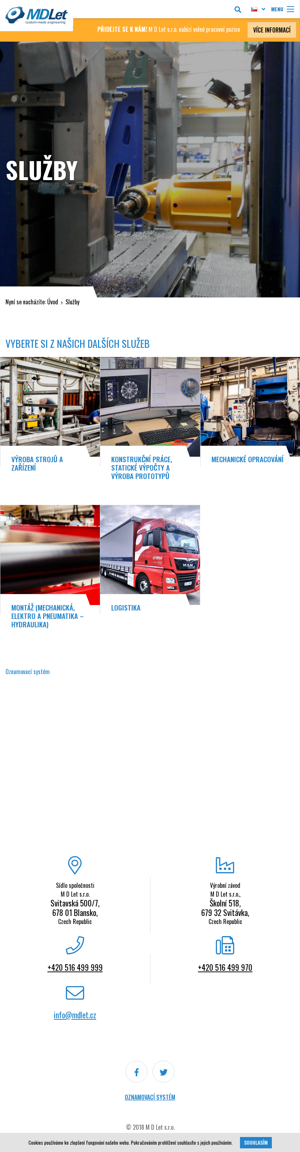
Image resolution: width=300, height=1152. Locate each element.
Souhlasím (256, 1142)
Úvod (52, 301)
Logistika (125, 607)
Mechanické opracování (247, 459)
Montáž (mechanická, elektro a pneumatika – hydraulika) (47, 616)
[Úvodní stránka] (36, 15)
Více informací (271, 30)
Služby (72, 301)
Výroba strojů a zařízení (37, 463)
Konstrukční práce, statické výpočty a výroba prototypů (141, 467)
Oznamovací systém (150, 1097)
